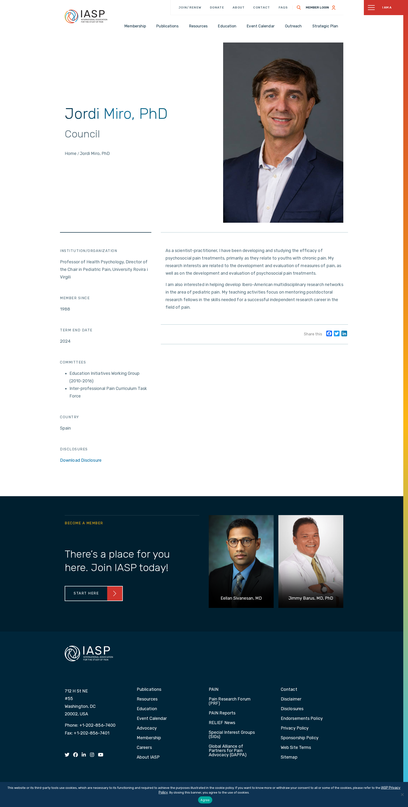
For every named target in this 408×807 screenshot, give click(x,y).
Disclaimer (291, 699)
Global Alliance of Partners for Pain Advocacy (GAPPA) (228, 750)
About (239, 7)
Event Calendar (152, 718)
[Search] (299, 7)
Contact (261, 7)
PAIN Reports (222, 713)
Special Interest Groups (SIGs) (232, 734)
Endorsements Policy (302, 718)
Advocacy (147, 728)
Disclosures (292, 709)
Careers (144, 747)
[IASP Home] (86, 16)
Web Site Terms (296, 747)
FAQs (283, 7)
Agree (205, 800)
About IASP (148, 757)
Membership (149, 738)
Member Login (317, 7)
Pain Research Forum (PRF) (230, 701)
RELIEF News (222, 723)
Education (147, 709)
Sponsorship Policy (300, 738)
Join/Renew (189, 7)
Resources (147, 699)
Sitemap (289, 757)
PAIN (213, 689)
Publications (149, 689)
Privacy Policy (295, 728)
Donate (217, 7)
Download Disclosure (81, 460)
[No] (402, 794)
